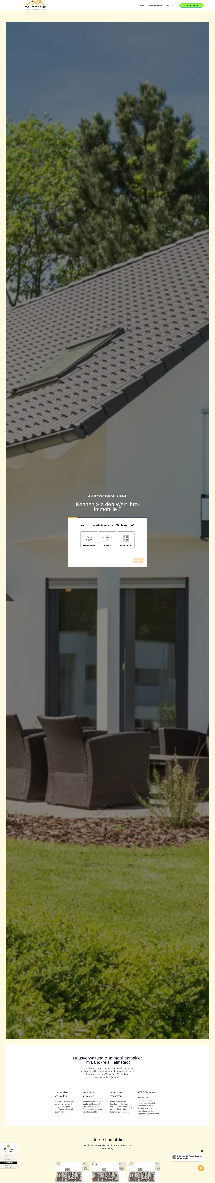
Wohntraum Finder (155, 5)
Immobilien (170, 5)
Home (141, 5)
